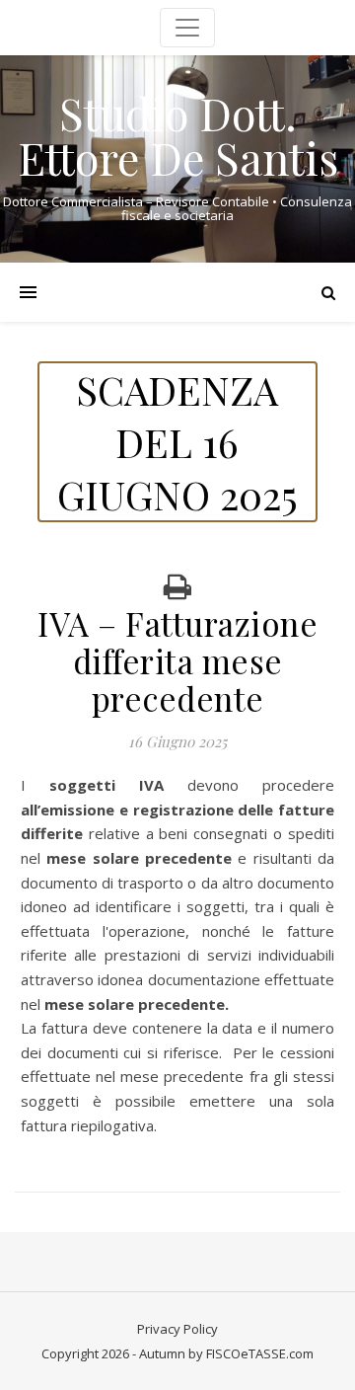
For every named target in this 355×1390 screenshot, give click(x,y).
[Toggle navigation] (187, 27)
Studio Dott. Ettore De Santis (178, 135)
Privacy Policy (177, 1329)
